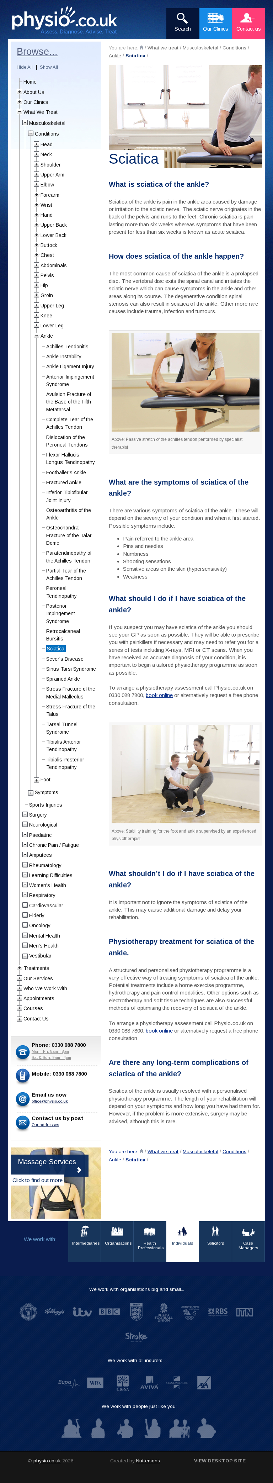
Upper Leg (52, 305)
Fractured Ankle (63, 482)
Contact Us (36, 1019)
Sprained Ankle (63, 679)
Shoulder (51, 165)
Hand (47, 215)
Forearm (50, 195)
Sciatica (135, 55)
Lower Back (53, 235)
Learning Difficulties (51, 875)
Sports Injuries (45, 805)
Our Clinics (35, 102)
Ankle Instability (63, 356)
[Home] (141, 47)
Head (47, 144)
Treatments (36, 968)
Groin (47, 295)
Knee (46, 315)
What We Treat (40, 112)
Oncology (39, 925)
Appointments (38, 998)
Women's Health (47, 885)
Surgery (38, 815)
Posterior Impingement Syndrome (60, 613)
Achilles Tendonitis (67, 346)
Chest (47, 255)
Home (30, 82)
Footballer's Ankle (66, 472)
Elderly (36, 915)
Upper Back (54, 225)
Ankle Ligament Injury (70, 366)
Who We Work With (45, 988)
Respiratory (42, 895)
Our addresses (45, 1125)
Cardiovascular (46, 905)
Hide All (25, 67)
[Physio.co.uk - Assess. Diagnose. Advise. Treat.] (69, 20)
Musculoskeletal (200, 48)
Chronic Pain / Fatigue (54, 845)
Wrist (46, 205)
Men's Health (44, 946)
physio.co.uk (47, 1460)
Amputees (40, 855)
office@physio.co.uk (50, 1101)
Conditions (234, 48)
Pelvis (47, 275)
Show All (49, 67)
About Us (33, 92)
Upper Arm (52, 175)
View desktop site (220, 1460)
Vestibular (40, 956)
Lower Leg (52, 325)
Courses (33, 1008)
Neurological (43, 825)
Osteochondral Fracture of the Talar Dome (69, 535)
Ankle (115, 55)
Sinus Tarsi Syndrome (71, 669)
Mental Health (44, 936)
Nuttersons (148, 1460)
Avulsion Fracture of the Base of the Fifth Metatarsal (68, 401)
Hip (44, 285)
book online (159, 695)
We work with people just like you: (139, 1406)
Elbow (47, 185)
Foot (45, 779)
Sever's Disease (65, 659)
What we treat (163, 48)
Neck (46, 154)
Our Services (38, 978)
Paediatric (40, 835)
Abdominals (54, 265)
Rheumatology (45, 865)
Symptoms (46, 792)
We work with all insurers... (137, 1360)
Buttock (49, 245)
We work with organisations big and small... (136, 1289)
